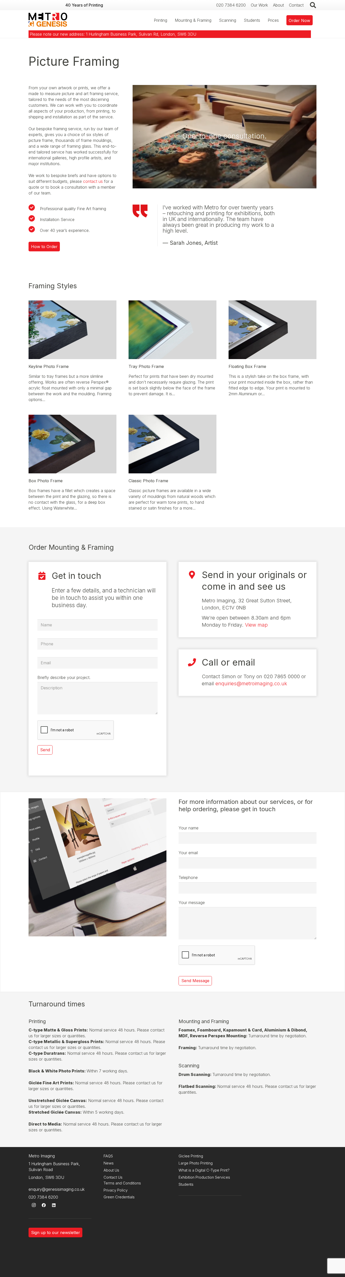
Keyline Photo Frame (49, 366)
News (109, 1163)
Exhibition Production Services (204, 1177)
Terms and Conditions (122, 1183)
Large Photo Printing (196, 1163)
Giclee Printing (191, 1156)
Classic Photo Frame (148, 480)
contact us (93, 181)
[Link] (48, 20)
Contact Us (113, 1177)
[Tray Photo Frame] (172, 303)
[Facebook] (44, 1205)
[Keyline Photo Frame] (72, 303)
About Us (111, 1170)
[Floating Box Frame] (272, 303)
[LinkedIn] (54, 1205)
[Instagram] (34, 1205)
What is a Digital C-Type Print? (204, 1170)
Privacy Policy (116, 1190)
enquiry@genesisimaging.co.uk (57, 1189)
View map (256, 625)
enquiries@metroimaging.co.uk (251, 683)
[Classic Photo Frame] (172, 417)
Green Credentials (119, 1197)
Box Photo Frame (46, 480)
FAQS (108, 1156)
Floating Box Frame (247, 366)
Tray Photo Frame (146, 366)
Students (186, 1184)
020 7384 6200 (43, 1197)
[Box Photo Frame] (72, 417)
